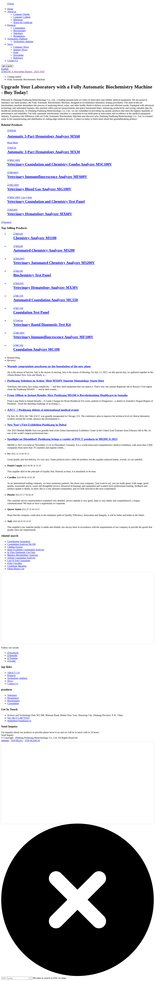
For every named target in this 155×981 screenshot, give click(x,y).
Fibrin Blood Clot (15, 568)
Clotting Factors (15, 547)
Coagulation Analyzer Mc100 (21, 544)
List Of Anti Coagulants (18, 560)
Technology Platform (17, 39)
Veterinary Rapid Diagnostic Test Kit (42, 324)
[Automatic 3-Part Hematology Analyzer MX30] (11, 148)
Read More (12, 142)
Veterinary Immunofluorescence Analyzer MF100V (53, 337)
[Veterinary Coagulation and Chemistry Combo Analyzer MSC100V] (13, 160)
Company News (21, 47)
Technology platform (23, 41)
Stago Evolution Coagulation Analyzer (25, 549)
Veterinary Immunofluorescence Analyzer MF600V (47, 177)
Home (10, 9)
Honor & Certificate (22, 22)
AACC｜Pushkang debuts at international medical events (43, 409)
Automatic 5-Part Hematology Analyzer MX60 (43, 136)
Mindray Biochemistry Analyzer (22, 555)
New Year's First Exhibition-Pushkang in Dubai (36, 424)
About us (11, 11)
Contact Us (12, 60)
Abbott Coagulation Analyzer (21, 558)
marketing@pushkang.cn (19, 720)
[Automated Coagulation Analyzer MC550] (18, 296)
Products (11, 25)
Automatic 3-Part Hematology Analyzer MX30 (43, 152)
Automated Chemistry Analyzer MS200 (44, 250)
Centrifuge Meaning (16, 566)
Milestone (18, 19)
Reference (18, 58)
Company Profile (21, 14)
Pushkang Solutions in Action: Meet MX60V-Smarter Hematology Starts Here (55, 380)
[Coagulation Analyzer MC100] (18, 345)
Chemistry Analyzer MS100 (34, 238)
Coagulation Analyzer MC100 (36, 349)
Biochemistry (19, 30)
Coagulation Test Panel (31, 312)
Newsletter (18, 55)
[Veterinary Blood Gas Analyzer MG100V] (13, 185)
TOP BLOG (17, 740)
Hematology (19, 36)
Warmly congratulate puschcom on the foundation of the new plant (49, 366)
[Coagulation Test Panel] (18, 308)
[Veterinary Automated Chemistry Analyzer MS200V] (19, 258)
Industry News (20, 49)
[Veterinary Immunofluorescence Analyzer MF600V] (13, 172)
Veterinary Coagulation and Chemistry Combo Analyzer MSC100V (59, 164)
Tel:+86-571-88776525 (18, 718)
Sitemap (5, 740)
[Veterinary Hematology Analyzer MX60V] (12, 210)
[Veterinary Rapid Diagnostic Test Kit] (18, 320)
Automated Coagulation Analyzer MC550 (45, 300)
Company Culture (21, 17)
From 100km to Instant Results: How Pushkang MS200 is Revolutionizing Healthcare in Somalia (67, 395)
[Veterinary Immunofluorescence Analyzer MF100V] (19, 333)
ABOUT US (13, 672)
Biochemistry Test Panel (32, 275)
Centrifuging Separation (18, 541)
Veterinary (18, 33)
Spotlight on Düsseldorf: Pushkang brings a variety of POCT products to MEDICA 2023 (62, 439)
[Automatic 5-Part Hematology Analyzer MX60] (11, 130)
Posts (15, 52)
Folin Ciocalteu (14, 563)
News (10, 44)
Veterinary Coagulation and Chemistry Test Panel (46, 201)
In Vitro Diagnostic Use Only (21, 552)
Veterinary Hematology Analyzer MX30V (45, 287)
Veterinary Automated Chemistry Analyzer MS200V (54, 263)
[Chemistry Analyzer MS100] (18, 234)
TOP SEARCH (32, 740)
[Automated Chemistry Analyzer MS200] (18, 246)
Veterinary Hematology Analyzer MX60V (39, 214)
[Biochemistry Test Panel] (18, 271)
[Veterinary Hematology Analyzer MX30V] (18, 283)
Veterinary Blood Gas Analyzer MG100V (39, 189)
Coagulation (19, 28)
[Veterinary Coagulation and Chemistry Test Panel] (19, 197)
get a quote (7, 66)
